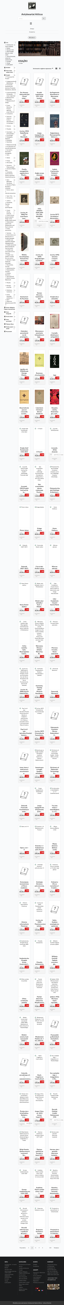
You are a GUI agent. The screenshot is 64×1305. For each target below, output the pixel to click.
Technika (9, 233)
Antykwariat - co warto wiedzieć (11, 1265)
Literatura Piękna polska (10, 166)
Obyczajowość (10, 276)
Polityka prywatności (38, 1282)
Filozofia (9, 129)
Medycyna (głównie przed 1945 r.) (10, 303)
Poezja (8, 160)
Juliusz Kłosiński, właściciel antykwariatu (10, 58)
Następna (56, 1247)
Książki (8, 75)
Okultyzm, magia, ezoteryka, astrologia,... (10, 261)
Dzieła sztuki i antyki (9, 327)
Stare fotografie (8, 312)
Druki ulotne (9, 316)
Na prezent (9, 331)
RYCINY (8, 67)
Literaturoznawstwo (10, 193)
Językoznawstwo (10, 268)
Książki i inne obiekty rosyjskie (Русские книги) (9, 256)
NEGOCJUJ (27, 1123)
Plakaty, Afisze (10, 324)
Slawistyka (9, 142)
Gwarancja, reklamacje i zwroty (39, 1273)
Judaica (8, 200)
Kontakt (9, 61)
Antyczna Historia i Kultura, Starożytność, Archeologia (10, 120)
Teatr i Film (9, 196)
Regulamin (36, 1280)
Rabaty (8, 48)
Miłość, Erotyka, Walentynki (23, 1289)
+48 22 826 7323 (52, 1278)
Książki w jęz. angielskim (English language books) (10, 241)
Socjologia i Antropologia (10, 132)
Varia (7, 155)
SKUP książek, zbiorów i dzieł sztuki (9, 53)
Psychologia (9, 135)
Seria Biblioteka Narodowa (9, 181)
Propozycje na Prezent (24, 1264)
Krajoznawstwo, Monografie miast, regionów (11, 94)
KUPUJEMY (10, 64)
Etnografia (9, 140)
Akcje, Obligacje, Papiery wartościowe (24, 1272)
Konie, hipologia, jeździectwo (10, 296)
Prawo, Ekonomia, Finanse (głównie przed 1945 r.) (10, 109)
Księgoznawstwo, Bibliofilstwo (11, 82)
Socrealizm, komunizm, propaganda (8, 151)
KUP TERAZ (27, 101)
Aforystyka (9, 162)
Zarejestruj (32, 32)
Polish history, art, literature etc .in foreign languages (10, 236)
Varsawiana (9, 198)
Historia (9, 126)
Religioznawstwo (11, 144)
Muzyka (9, 282)
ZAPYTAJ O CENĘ (43, 221)
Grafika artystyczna (24, 1268)
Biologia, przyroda (9, 286)
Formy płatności (37, 1275)
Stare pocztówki (9, 320)
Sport (7, 299)
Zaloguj (32, 28)
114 (50, 1247)
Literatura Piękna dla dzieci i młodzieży (10, 186)
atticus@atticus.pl (51, 1279)
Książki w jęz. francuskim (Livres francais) (10, 251)
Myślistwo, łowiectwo (9, 290)
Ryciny (20, 1266)
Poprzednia (23, 1247)
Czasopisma (9, 113)
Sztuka (8, 157)
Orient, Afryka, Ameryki (9, 212)
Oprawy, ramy (10, 49)
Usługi (8, 63)
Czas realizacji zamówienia (36, 1278)
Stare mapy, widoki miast (9, 71)
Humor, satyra (10, 190)
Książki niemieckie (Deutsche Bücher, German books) (10, 246)
